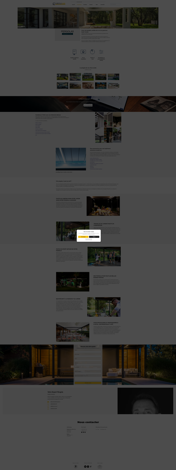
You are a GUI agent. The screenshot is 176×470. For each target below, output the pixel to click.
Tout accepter (83, 236)
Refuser (94, 236)
